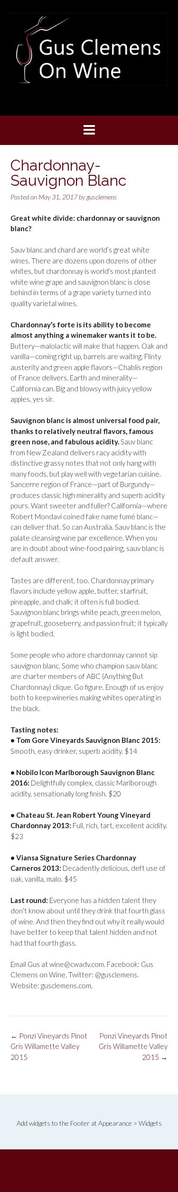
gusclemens (101, 197)
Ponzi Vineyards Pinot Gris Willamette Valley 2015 (133, 1046)
